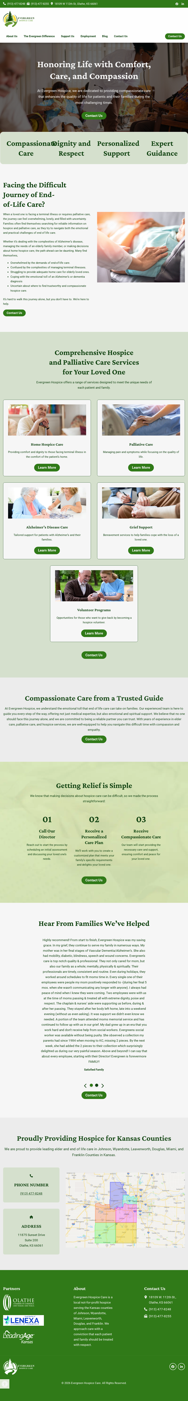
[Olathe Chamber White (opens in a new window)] (18, 1309)
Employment (88, 36)
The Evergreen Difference (39, 36)
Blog (105, 36)
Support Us (67, 36)
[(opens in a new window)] (177, 4)
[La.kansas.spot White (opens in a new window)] (18, 1342)
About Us (11, 36)
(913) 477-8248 (31, 1119)
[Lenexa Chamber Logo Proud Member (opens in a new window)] (23, 1324)
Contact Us (121, 36)
